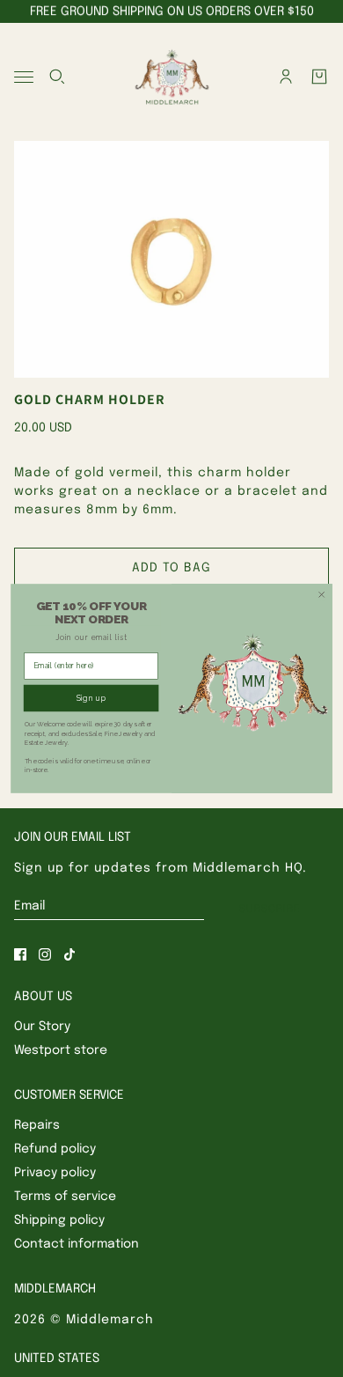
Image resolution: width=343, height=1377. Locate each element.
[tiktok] (69, 954)
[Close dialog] (321, 594)
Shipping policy (59, 1220)
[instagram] (45, 954)
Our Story (42, 1026)
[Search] (57, 76)
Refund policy (55, 1149)
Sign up (91, 698)
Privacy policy (55, 1173)
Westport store (60, 1050)
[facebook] (20, 954)
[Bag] (319, 76)
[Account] (286, 76)
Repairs (37, 1125)
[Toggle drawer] (23, 77)
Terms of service (65, 1196)
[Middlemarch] (171, 76)
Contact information (76, 1244)
